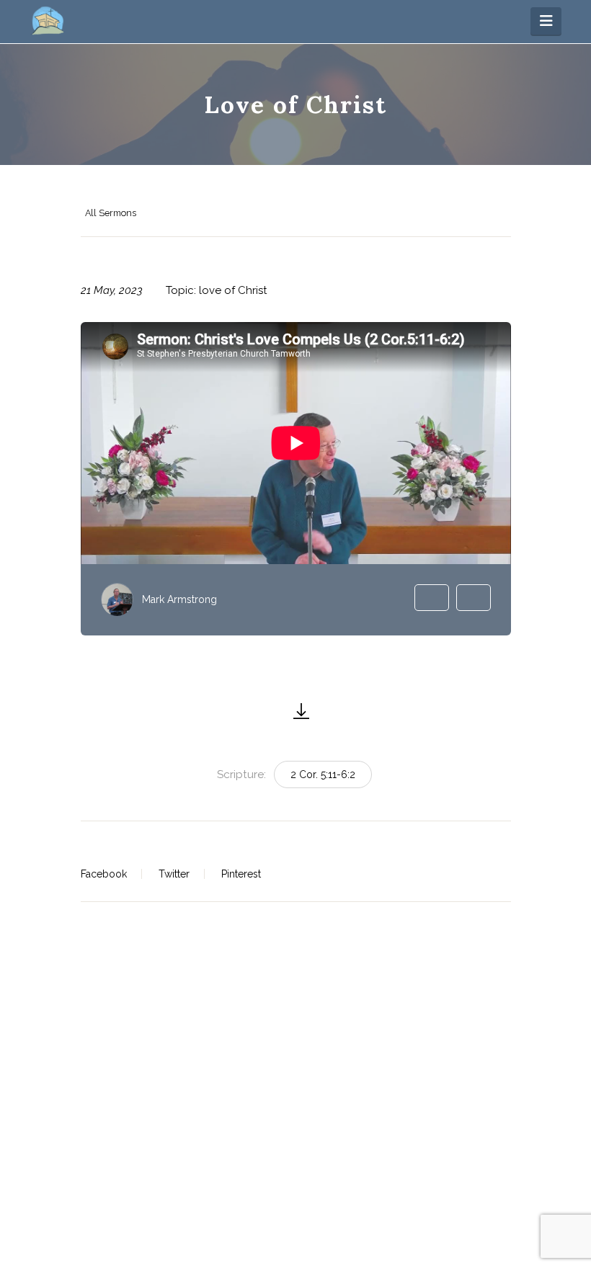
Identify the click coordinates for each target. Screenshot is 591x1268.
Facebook (104, 874)
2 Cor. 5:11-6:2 (322, 774)
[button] (545, 21)
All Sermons (110, 212)
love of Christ (233, 290)
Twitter (174, 874)
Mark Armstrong (179, 599)
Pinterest (241, 874)
